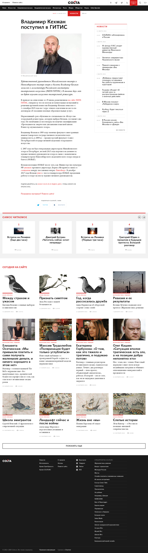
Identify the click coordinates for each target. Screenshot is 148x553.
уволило (28, 168)
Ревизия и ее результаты (122, 300)
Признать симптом (53, 298)
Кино (4, 8)
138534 (21, 430)
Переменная (99, 508)
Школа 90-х (98, 534)
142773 (21, 311)
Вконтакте (82, 460)
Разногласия (99, 521)
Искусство (12, 8)
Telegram (82, 463)
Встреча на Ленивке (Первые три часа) (92, 238)
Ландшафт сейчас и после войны (54, 422)
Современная (25, 8)
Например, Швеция (101, 495)
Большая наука (100, 515)
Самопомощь (99, 486)
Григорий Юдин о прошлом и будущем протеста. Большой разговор (129, 241)
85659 (94, 385)
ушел (39, 173)
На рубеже (98, 492)
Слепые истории (125, 420)
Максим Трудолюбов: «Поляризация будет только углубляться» (55, 349)
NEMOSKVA (99, 499)
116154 (57, 367)
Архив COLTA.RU (45, 470)
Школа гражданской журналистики (107, 525)
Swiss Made (98, 518)
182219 (56, 250)
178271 (92, 250)
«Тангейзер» (60, 171)
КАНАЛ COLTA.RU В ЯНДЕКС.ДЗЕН (50, 184)
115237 (131, 377)
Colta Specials (95, 8)
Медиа (71, 8)
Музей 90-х (98, 531)
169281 (129, 250)
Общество (78, 8)
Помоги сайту (17, 2)
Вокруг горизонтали (101, 466)
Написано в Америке (102, 512)
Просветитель (99, 489)
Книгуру (97, 538)
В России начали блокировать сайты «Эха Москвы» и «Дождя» (112, 122)
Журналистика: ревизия (121, 295)
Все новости (120, 130)
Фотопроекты (44, 463)
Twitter (81, 466)
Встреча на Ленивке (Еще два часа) (18, 238)
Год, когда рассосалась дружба (91, 300)
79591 (58, 436)
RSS (80, 470)
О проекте (6, 2)
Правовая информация (47, 550)
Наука (86, 8)
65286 (132, 433)
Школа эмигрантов (16, 420)
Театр (65, 8)
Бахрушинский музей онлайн (105, 541)
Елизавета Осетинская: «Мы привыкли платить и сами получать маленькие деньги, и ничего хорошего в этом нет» (17, 355)
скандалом (26, 171)
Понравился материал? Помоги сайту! (37, 194)
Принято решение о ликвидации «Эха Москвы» (111, 67)
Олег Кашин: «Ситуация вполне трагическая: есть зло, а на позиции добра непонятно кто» (129, 352)
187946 (19, 250)
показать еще (74, 446)
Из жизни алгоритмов (102, 479)
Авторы (60, 463)
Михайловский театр (30, 76)
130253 (94, 311)
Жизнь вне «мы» (88, 420)
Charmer (68, 550)
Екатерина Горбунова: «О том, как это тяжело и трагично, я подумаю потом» (92, 352)
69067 (95, 430)
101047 (130, 311)
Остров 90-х (99, 528)
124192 (20, 386)
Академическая (42, 8)
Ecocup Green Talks (101, 483)
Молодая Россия (100, 470)
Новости (74, 13)
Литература (57, 8)
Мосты (97, 473)
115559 (57, 308)
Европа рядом (99, 505)
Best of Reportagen (101, 502)
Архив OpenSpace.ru (46, 466)
